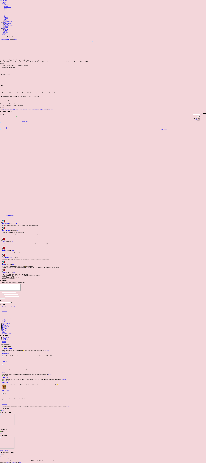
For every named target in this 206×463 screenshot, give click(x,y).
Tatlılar (5, 19)
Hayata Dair (6, 26)
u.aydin (3, 324)
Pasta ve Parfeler (7, 13)
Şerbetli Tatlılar (6, 17)
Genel (3, 391)
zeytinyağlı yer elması (22, 109)
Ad (1, 366)
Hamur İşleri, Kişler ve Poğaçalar (7, 393)
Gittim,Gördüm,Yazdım (6, 392)
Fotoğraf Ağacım (5, 32)
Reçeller (5, 15)
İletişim (3, 34)
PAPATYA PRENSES (6, 304)
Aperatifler (6, 5)
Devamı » (47, 424)
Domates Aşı (8, 127)
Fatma (3, 315)
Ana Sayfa (4, 2)
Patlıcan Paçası (8, 128)
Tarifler (3, 3)
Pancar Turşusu (5, 451)
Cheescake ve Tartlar (7, 7)
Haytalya (3, 446)
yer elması (5, 109)
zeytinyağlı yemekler (14, 109)
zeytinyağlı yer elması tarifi (42, 109)
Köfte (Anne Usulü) (5, 427)
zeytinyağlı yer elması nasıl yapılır (32, 109)
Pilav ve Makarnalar (7, 14)
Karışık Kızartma (25, 121)
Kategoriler (4, 22)
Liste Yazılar (4, 398)
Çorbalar (5, 8)
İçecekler (3, 394)
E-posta (1, 368)
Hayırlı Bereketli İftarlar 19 (165, 210)
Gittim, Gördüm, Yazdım (8, 25)
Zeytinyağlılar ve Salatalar (8, 21)
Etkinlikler (6, 24)
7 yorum (15, 39)
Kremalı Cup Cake (5, 441)
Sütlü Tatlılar (6, 18)
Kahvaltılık (6, 11)
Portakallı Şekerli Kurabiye (7, 422)
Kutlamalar (6, 27)
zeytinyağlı (9, 109)
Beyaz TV (6, 29)
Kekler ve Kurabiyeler (8, 12)
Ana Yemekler (6, 4)
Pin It (201, 114)
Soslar (5, 16)
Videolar (3, 28)
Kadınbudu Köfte (164, 129)
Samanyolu (6, 30)
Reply (16, 297)
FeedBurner (195, 119)
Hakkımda (4, 33)
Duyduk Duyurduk (7, 23)
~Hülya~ (3, 338)
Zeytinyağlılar (50, 109)
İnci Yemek (4, 346)
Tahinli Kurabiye (5, 456)
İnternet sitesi (2, 370)
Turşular (5, 20)
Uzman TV (6, 31)
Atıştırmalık (6, 6)
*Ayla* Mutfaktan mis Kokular (8, 331)
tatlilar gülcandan (5, 297)
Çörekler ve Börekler (5, 390)
